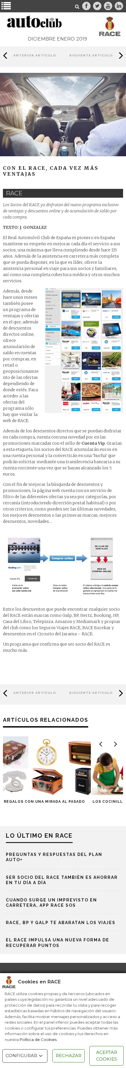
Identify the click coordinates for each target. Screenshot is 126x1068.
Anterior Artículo (34, 55)
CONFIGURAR (21, 1055)
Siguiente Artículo (91, 55)
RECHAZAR (68, 1055)
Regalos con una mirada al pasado (44, 802)
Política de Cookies (38, 1039)
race (14, 193)
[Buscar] (77, 7)
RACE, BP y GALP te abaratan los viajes (60, 922)
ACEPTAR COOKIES (106, 1055)
